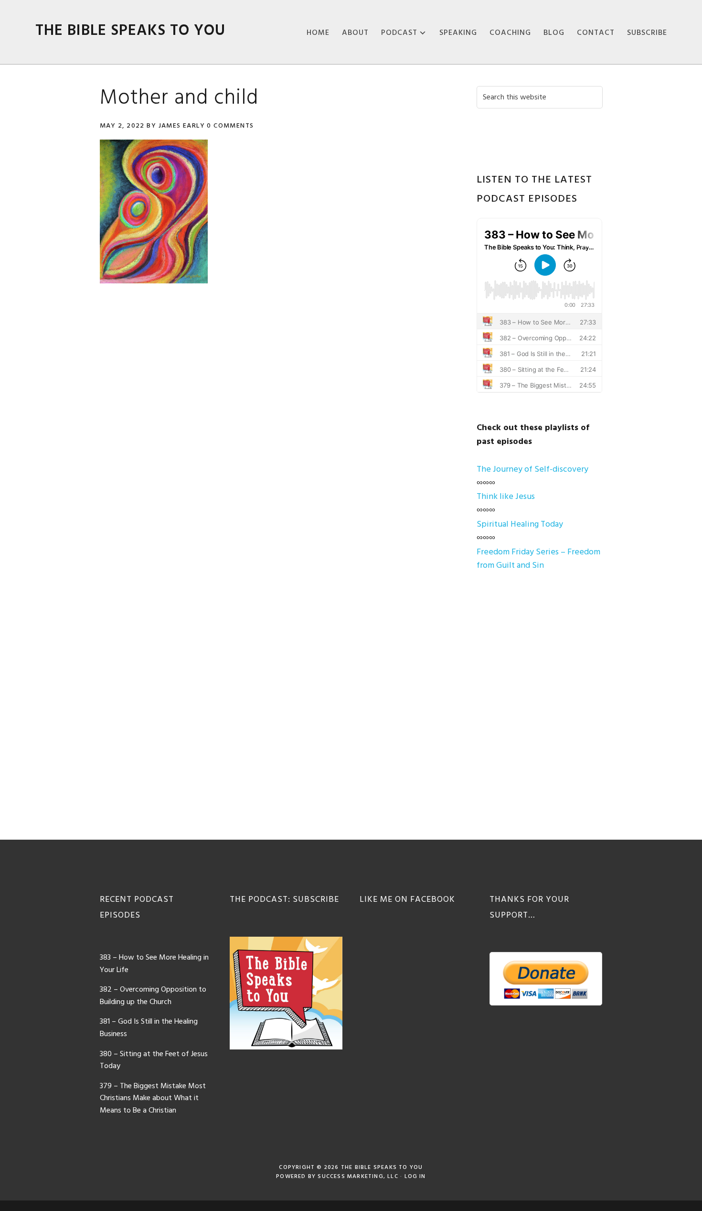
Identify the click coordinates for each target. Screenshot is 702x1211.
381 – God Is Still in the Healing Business (149, 1028)
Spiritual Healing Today (520, 524)
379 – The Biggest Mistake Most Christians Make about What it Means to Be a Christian (153, 1098)
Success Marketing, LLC (358, 1176)
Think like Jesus (506, 497)
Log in (415, 1176)
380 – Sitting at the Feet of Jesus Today (154, 1060)
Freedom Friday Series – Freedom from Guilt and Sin (538, 559)
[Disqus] (276, 427)
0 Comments (230, 125)
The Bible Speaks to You (130, 31)
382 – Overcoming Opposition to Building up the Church (153, 996)
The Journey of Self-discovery (532, 469)
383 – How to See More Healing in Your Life (154, 964)
